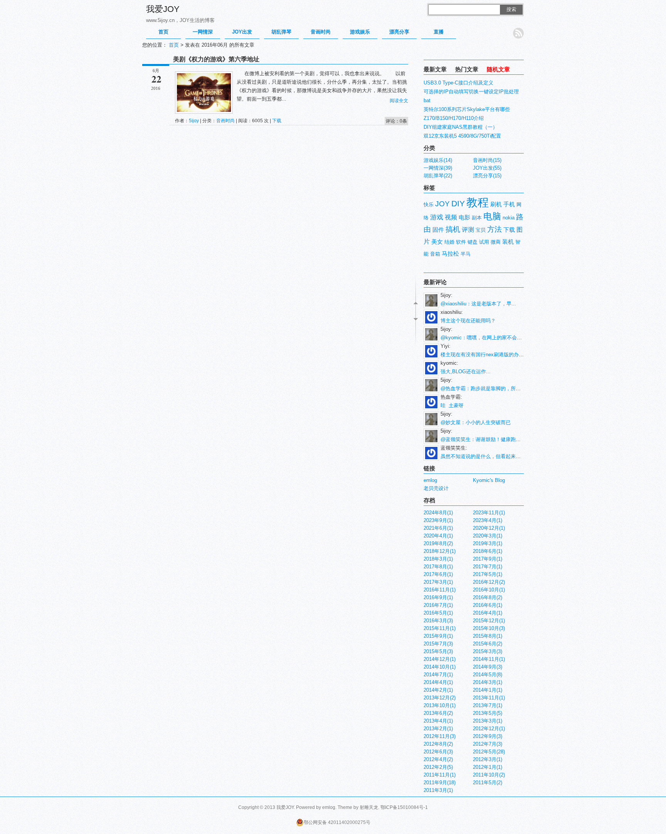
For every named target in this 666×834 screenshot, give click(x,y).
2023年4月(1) (487, 520)
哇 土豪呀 (452, 405)
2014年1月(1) (487, 690)
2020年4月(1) (438, 536)
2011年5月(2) (487, 782)
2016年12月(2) (489, 582)
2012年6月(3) (438, 752)
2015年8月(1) (487, 636)
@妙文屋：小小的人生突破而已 (476, 422)
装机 (508, 242)
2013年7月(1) (487, 705)
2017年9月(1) (487, 559)
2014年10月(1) (440, 667)
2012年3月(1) (487, 759)
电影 (464, 217)
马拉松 (450, 254)
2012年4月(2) (438, 759)
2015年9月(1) (438, 636)
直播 (439, 32)
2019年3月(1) (487, 543)
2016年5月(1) (438, 613)
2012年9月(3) (487, 736)
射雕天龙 (369, 807)
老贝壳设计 (436, 488)
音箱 (435, 254)
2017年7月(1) (487, 566)
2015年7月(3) (438, 644)
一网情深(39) (438, 168)
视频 (451, 217)
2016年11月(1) (440, 590)
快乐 (429, 204)
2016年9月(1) (438, 597)
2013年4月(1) (438, 721)
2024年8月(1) (438, 513)
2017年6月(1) (438, 574)
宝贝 (481, 230)
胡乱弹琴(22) (438, 176)
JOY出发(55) (487, 168)
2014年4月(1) (438, 682)
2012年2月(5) (438, 767)
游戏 (436, 217)
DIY (458, 203)
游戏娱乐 (360, 32)
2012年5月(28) (489, 752)
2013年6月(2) (438, 713)
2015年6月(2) (487, 644)
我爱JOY (163, 9)
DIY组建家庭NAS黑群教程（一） (461, 127)
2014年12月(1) (440, 659)
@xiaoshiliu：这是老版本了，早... (478, 304)
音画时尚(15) (487, 160)
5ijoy (194, 120)
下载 (276, 120)
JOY (442, 204)
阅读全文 (399, 100)
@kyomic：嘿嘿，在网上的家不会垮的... (486, 337)
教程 (477, 202)
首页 (163, 32)
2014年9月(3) (487, 667)
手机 (509, 204)
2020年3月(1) (487, 536)
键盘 (473, 242)
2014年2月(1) (438, 690)
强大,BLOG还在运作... (466, 371)
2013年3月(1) (487, 721)
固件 (438, 230)
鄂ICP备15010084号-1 (404, 807)
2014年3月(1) (487, 682)
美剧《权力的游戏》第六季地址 (216, 59)
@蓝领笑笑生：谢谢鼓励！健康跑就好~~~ (488, 439)
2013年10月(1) (440, 705)
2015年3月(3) (487, 651)
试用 (484, 242)
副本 (477, 218)
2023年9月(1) (438, 520)
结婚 (449, 242)
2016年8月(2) (487, 597)
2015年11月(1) (440, 628)
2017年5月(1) (487, 574)
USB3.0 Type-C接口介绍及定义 (458, 83)
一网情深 (203, 32)
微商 (496, 242)
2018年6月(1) (487, 551)
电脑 (492, 216)
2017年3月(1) (438, 582)
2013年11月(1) (489, 698)
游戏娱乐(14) (438, 160)
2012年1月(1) (487, 767)
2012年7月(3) (487, 744)
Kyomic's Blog (489, 480)
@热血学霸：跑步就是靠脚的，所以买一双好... (493, 388)
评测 (468, 229)
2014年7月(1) (438, 674)
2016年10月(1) (489, 590)
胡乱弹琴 (281, 32)
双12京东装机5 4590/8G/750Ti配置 (462, 136)
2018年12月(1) (440, 551)
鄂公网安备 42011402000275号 (337, 822)
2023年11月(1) (489, 513)
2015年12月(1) (489, 620)
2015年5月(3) (438, 651)
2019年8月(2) (438, 543)
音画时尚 (321, 32)
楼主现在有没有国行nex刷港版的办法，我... (489, 354)
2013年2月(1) (438, 728)
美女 (437, 242)
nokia (509, 218)
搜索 (511, 9)
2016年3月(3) (438, 620)
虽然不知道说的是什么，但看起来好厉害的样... (493, 456)
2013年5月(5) (487, 713)
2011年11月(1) (440, 775)
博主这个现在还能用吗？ (468, 320)
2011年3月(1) (438, 790)
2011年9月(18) (440, 782)
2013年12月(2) (440, 698)
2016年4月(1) (487, 613)
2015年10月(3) (489, 628)
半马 (466, 254)
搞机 (453, 229)
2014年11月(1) (489, 659)
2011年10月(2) (489, 775)
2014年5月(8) (487, 674)
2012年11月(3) (440, 736)
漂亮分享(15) (487, 176)
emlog (430, 480)
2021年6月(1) (438, 528)
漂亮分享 (399, 32)
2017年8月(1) (438, 566)
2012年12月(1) (489, 728)
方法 (494, 229)
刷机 (496, 204)
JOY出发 (242, 32)
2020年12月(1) (489, 528)
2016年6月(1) (487, 605)
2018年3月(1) (438, 559)
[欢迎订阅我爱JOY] (518, 33)
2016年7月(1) (438, 605)
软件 (461, 242)
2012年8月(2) (438, 744)
